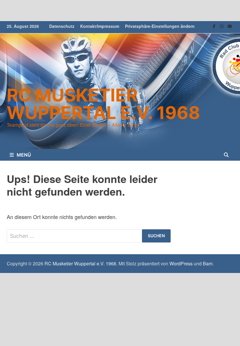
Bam (207, 263)
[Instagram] (222, 25)
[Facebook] (214, 25)
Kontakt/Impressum (99, 26)
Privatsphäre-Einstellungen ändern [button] (160, 26)
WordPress (181, 263)
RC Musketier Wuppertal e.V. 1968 (103, 103)
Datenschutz (61, 26)
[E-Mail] (229, 25)
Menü (24, 155)
